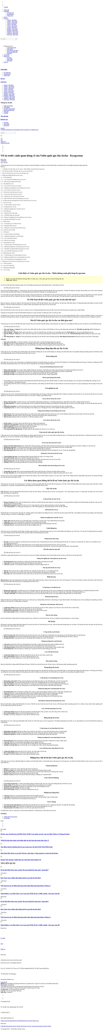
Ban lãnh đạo (10, 14)
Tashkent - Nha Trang (12, 31)
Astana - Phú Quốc (12, 27)
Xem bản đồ (4, 982)
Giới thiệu (6, 11)
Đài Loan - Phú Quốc (12, 34)
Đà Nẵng (9, 57)
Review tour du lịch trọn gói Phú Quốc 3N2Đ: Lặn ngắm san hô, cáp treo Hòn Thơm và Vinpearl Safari (35, 834)
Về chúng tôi (10, 12)
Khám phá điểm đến (12, 52)
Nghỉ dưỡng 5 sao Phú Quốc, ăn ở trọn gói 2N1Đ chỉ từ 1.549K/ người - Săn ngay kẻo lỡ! (30, 893)
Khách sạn (6, 56)
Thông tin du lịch (5, 143)
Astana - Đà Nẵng (11, 24)
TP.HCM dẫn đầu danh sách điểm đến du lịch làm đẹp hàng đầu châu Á (25, 840)
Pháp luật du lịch (23, 1020)
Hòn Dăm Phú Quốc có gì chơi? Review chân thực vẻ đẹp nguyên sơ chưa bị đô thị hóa (29, 853)
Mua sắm (9, 53)
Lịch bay (6, 18)
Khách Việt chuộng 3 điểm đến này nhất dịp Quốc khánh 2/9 (21, 860)
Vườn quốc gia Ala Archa (10, 816)
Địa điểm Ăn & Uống (12, 50)
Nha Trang (10, 59)
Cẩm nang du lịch (11, 47)
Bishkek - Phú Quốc (12, 30)
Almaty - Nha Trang (12, 21)
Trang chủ (6, 10)
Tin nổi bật (6, 55)
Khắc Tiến (3, 159)
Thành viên (10, 15)
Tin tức (24, 1026)
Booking (40, 1026)
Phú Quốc (9, 60)
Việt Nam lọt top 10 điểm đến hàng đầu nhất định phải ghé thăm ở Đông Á (25, 886)
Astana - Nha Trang (12, 26)
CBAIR (6, 7)
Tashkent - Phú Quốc (12, 33)
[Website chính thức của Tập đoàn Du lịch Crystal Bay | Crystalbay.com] (19, 129)
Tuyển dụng (35, 1026)
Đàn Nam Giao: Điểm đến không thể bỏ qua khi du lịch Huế (21, 878)
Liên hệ (6, 62)
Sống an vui (36, 1020)
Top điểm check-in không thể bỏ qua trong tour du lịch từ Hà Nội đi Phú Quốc (27, 847)
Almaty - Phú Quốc (12, 23)
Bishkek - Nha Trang (12, 28)
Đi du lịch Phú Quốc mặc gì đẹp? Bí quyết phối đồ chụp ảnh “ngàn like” (25, 870)
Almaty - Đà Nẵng (12, 20)
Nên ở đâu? (10, 49)
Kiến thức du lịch (14, 1020)
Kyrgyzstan (7, 818)
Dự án (5, 17)
